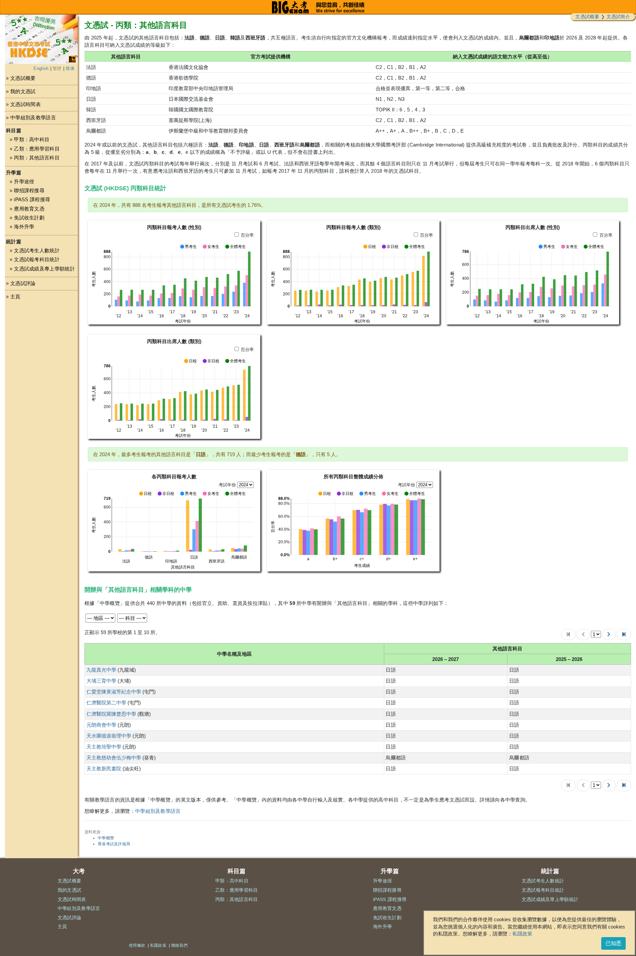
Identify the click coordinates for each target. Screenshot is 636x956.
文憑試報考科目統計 (37, 259)
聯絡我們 (179, 945)
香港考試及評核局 (114, 844)
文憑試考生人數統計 (37, 250)
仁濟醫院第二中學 (106, 702)
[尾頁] (624, 634)
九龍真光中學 (101, 670)
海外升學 (24, 226)
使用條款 (137, 945)
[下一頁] (608, 634)
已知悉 (613, 943)
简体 (70, 68)
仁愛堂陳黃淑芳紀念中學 (113, 691)
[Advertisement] (41, 368)
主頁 (15, 296)
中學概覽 (106, 838)
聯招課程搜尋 (29, 190)
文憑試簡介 (618, 16)
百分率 (247, 235)
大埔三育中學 (101, 681)
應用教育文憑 (29, 208)
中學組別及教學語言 (33, 117)
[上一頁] (583, 634)
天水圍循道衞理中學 (108, 736)
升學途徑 (24, 181)
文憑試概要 (587, 16)
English (40, 68)
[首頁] (568, 634)
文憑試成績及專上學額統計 (44, 268)
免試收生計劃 (29, 217)
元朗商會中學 (101, 725)
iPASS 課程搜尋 (32, 199)
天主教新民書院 (103, 768)
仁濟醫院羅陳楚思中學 (111, 714)
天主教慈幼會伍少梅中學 (113, 757)
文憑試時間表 (25, 104)
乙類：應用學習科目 (37, 148)
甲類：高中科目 (31, 139)
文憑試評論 (23, 283)
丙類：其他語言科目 (37, 157)
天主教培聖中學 (103, 746)
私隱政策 (522, 933)
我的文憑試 (23, 91)
